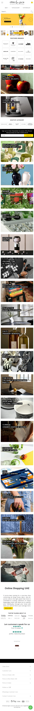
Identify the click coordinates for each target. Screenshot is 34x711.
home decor (7, 602)
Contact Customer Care (9, 696)
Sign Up (28, 135)
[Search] (16, 11)
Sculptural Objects (17, 124)
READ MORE (8, 608)
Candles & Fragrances (10, 124)
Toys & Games (23, 124)
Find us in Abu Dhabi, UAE (9, 678)
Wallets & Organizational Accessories (30, 124)
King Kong (17, 707)
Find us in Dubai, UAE (8, 675)
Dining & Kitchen (4, 124)
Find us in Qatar (6, 683)
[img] (17, 626)
